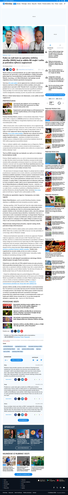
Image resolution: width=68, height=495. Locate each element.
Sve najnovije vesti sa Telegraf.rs (55, 94)
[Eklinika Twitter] (59, 1)
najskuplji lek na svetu (20, 346)
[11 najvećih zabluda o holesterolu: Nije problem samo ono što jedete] (48, 228)
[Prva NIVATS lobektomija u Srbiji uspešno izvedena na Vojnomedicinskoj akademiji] (37, 461)
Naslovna (5, 55)
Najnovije (52, 108)
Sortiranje (35, 357)
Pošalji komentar (16, 360)
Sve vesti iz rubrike (23, 474)
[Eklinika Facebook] (57, 1)
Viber (22, 337)
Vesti (9, 55)
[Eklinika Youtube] (64, 1)
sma (18, 349)
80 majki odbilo (13, 83)
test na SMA (7, 351)
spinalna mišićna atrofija (28, 349)
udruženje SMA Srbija (17, 351)
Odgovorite (9, 379)
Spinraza (38, 349)
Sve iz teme (23, 448)
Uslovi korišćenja (6, 341)
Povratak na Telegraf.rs (9, 0)
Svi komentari (23, 420)
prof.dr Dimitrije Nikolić (9, 349)
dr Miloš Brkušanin (8, 346)
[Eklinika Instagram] (62, 1)
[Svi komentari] (33, 360)
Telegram (26, 337)
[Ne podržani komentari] (41, 360)
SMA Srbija (38, 190)
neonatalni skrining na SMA (35, 346)
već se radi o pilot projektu (15, 133)
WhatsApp (17, 337)
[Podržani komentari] (37, 360)
